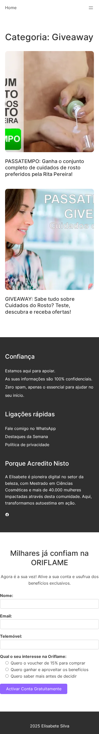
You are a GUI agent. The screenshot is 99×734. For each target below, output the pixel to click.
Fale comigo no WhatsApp (30, 428)
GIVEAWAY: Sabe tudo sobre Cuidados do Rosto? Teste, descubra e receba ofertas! (40, 305)
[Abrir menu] (91, 8)
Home (10, 7)
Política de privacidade (27, 444)
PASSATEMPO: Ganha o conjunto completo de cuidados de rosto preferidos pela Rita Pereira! (44, 167)
